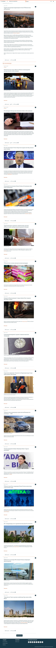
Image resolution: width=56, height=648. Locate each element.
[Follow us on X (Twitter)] (38, 642)
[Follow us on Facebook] (32, 642)
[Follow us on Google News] (40, 642)
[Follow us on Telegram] (30, 642)
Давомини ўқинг (19, 635)
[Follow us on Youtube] (29, 642)
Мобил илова (17, 641)
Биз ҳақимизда (5, 641)
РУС (51, 1)
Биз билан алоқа (5, 643)
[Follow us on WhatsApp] (36, 642)
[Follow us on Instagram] (34, 642)
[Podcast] (42, 642)
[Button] (7, 60)
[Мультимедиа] (53, 1)
